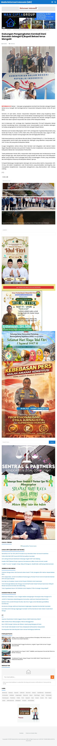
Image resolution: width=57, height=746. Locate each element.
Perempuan (5, 698)
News (31, 695)
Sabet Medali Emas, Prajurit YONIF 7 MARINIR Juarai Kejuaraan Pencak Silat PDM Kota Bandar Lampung (33, 652)
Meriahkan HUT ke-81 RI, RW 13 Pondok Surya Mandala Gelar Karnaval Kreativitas (25, 553)
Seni (32, 698)
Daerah (16, 692)
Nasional (25, 695)
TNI (46, 698)
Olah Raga (37, 695)
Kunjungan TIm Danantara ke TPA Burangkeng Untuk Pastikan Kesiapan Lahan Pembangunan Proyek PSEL (28, 208)
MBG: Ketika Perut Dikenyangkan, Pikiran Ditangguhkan (18, 622)
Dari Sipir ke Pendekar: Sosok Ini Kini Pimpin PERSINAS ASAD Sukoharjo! (22, 581)
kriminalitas (31, 700)
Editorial (22, 692)
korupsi (24, 700)
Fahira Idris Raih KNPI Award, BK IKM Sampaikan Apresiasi (18, 556)
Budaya (11, 692)
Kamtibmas (40, 692)
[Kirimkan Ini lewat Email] (3, 177)
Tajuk (50, 698)
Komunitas (5, 695)
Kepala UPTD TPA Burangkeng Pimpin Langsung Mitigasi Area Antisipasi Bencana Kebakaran (25, 223)
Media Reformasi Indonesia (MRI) (20, 739)
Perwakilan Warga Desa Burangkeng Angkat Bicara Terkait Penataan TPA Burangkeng (24, 195)
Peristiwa (12, 698)
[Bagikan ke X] (6, 177)
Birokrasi (13, 43)
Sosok (42, 698)
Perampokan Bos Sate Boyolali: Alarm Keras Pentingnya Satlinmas (21, 629)
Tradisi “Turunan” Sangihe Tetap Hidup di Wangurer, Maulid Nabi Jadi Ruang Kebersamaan (28, 564)
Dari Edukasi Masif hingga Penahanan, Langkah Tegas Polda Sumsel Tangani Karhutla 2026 (31, 645)
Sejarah (28, 698)
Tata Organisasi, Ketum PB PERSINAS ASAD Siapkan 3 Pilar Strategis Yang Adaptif (25, 588)
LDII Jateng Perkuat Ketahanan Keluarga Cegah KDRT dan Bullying (21, 559)
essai (3, 700)
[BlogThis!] (4, 177)
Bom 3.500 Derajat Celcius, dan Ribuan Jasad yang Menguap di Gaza (21, 624)
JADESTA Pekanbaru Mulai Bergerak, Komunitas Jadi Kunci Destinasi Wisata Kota (25, 599)
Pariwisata (48, 695)
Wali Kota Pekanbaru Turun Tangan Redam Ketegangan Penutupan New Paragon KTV (27, 596)
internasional (10, 700)
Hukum (34, 692)
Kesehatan (48, 692)
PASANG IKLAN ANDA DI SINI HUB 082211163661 (29, 287)
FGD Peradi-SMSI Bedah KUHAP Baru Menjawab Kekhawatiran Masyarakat (23, 627)
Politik (18, 698)
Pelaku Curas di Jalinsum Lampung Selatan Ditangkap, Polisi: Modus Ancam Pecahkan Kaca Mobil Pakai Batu (31, 638)
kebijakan (18, 700)
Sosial (37, 698)
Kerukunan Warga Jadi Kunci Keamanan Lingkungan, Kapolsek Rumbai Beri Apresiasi (26, 606)
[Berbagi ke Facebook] (7, 177)
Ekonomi (28, 692)
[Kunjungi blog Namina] (28, 713)
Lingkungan (19, 695)
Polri (23, 698)
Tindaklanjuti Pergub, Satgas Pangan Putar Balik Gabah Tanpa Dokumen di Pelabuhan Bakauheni (31, 658)
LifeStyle (12, 695)
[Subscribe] (52, 677)
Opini (42, 695)
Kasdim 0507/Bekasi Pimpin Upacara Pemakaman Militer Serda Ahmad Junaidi (24, 561)
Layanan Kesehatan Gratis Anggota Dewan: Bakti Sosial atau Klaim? (21, 619)
